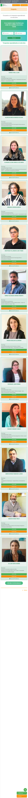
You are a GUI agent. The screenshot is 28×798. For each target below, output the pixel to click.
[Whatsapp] (25, 789)
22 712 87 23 (14, 2)
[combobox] (16, 5)
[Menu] (26, 1)
